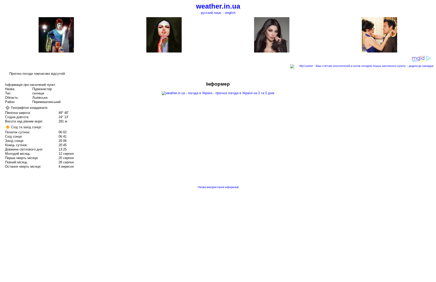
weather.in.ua (218, 6)
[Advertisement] (385, 116)
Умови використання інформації (218, 187)
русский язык (211, 13)
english (230, 13)
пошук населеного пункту (389, 65)
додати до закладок (421, 65)
